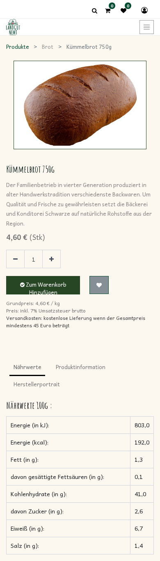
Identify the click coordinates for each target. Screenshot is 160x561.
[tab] (27, 367)
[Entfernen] (15, 259)
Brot (47, 46)
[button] (99, 285)
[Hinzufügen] (51, 259)
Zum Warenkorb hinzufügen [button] (45, 287)
